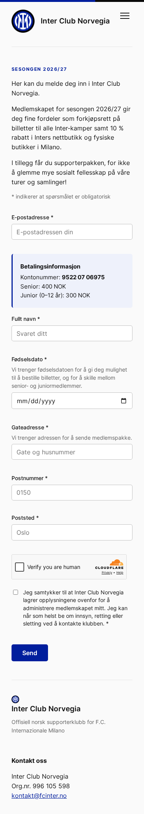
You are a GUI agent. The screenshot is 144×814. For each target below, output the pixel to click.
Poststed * (25, 517)
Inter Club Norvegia (75, 20)
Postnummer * (30, 478)
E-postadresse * (32, 217)
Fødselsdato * (29, 359)
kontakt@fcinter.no (39, 795)
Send (29, 653)
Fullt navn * (26, 318)
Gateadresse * (30, 427)
